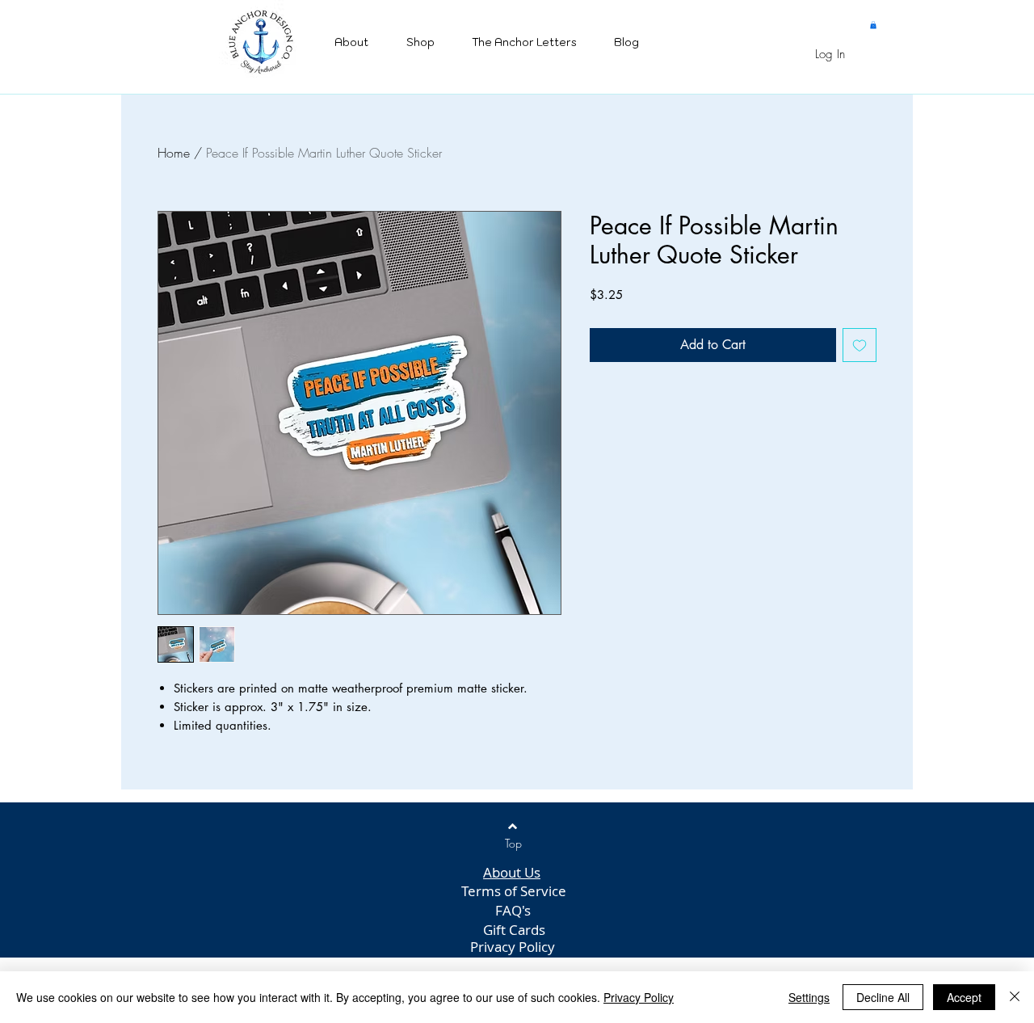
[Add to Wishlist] (859, 345)
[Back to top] (512, 827)
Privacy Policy (638, 997)
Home (174, 153)
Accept (964, 997)
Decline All (883, 997)
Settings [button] (809, 997)
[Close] (1014, 997)
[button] (873, 25)
